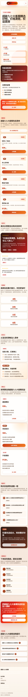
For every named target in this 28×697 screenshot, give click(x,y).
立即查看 (14, 151)
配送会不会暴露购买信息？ (8, 654)
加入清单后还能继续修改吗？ (9, 659)
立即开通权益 (14, 445)
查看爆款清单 (14, 545)
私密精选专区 (3, 680)
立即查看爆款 (14, 34)
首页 (1, 678)
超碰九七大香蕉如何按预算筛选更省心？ (15, 498)
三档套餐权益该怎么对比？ (12, 520)
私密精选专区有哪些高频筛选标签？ (14, 512)
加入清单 (14, 107)
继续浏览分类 (14, 620)
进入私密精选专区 (14, 130)
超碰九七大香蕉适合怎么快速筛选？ (10, 643)
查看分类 (14, 38)
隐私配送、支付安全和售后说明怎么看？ (15, 505)
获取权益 (14, 42)
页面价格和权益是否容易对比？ (9, 648)
